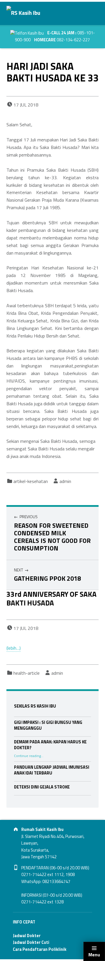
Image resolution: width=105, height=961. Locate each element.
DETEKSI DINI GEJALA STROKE (42, 787)
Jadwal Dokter (27, 935)
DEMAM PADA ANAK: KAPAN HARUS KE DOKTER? (50, 745)
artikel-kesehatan (30, 481)
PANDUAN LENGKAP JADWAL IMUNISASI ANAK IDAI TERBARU (51, 770)
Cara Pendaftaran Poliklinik (39, 949)
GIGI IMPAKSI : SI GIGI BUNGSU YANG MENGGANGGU (48, 725)
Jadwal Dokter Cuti (31, 942)
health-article (26, 672)
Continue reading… (28, 756)
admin (65, 481)
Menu (94, 954)
